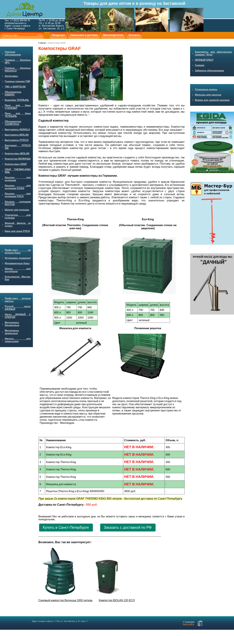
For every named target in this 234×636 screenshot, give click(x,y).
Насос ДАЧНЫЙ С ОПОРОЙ (18, 316)
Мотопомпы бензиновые (12, 324)
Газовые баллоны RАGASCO (18, 69)
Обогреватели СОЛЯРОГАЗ (13, 123)
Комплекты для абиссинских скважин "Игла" (213, 53)
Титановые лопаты (206, 89)
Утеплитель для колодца (18, 216)
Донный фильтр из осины (18, 224)
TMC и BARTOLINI (15, 86)
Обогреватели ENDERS (13, 93)
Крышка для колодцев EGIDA (18, 187)
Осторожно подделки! (18, 258)
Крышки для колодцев (18, 179)
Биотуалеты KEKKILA (17, 129)
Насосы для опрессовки (18, 340)
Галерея (199, 65)
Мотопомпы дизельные (12, 332)
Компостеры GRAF (16, 164)
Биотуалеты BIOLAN (17, 134)
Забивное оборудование (209, 70)
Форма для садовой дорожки (212, 100)
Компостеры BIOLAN (17, 153)
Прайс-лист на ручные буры (18, 251)
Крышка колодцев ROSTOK (18, 203)
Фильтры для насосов (208, 94)
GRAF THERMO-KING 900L (18, 171)
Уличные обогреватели (13, 53)
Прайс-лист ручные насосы (18, 299)
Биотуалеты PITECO (17, 140)
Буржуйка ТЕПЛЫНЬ (17, 100)
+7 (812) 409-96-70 (20, 20)
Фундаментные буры (17, 263)
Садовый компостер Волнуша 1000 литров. (65, 600)
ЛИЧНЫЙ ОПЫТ (204, 60)
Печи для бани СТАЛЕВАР (18, 106)
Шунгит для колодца (17, 209)
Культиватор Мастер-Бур (18, 278)
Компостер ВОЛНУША (18, 158)
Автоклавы (11, 76)
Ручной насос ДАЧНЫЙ (18, 307)
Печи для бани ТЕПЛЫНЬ (18, 115)
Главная (42, 43)
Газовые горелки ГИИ (17, 81)
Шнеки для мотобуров (18, 270)
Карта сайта (188, 624)
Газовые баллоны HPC (18, 61)
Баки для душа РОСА (17, 231)
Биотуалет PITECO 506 (18, 147)
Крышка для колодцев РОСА (18, 195)
